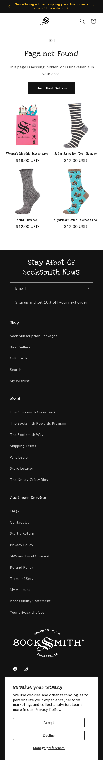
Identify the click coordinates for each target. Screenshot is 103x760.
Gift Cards (19, 358)
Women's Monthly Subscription (27, 153)
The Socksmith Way (27, 434)
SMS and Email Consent (30, 556)
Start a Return (22, 533)
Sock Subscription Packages (34, 336)
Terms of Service (24, 578)
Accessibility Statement (30, 601)
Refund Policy (22, 567)
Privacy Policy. (47, 709)
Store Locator (22, 468)
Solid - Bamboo (27, 220)
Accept (49, 722)
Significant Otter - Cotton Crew (75, 220)
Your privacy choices (27, 612)
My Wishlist (20, 381)
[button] (8, 21)
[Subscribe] (87, 288)
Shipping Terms (23, 446)
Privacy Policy (21, 545)
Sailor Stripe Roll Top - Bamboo (75, 153)
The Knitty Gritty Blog (29, 479)
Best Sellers (20, 347)
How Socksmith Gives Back (33, 412)
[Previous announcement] (9, 6)
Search (16, 369)
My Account (20, 589)
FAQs (14, 511)
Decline (49, 735)
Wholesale (19, 457)
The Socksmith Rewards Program (38, 423)
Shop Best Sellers (51, 88)
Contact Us (20, 522)
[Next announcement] (93, 6)
